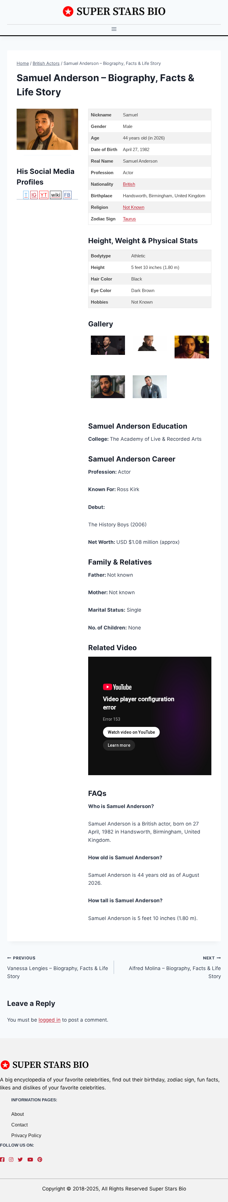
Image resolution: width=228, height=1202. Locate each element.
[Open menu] (114, 29)
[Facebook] (3, 1160)
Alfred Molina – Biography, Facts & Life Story (175, 967)
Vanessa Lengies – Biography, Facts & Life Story (57, 967)
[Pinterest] (41, 1160)
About (17, 1114)
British (129, 184)
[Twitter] (22, 1160)
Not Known (133, 207)
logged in (50, 1020)
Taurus (129, 218)
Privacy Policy (26, 1135)
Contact (19, 1124)
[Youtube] (31, 1160)
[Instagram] (12, 1160)
